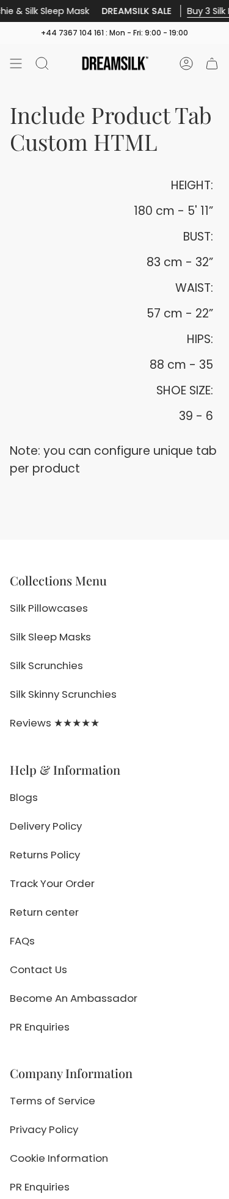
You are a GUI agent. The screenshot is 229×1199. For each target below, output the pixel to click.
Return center (44, 912)
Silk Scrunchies (46, 665)
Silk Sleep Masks (50, 636)
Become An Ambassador (73, 998)
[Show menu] (16, 63)
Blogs (24, 797)
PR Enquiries (40, 1027)
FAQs (22, 940)
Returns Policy (45, 854)
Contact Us (38, 969)
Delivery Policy (46, 826)
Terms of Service (52, 1100)
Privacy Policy (44, 1129)
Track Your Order (52, 883)
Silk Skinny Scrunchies (63, 694)
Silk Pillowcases (49, 608)
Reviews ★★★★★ (55, 722)
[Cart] (212, 63)
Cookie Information (59, 1158)
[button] (42, 63)
